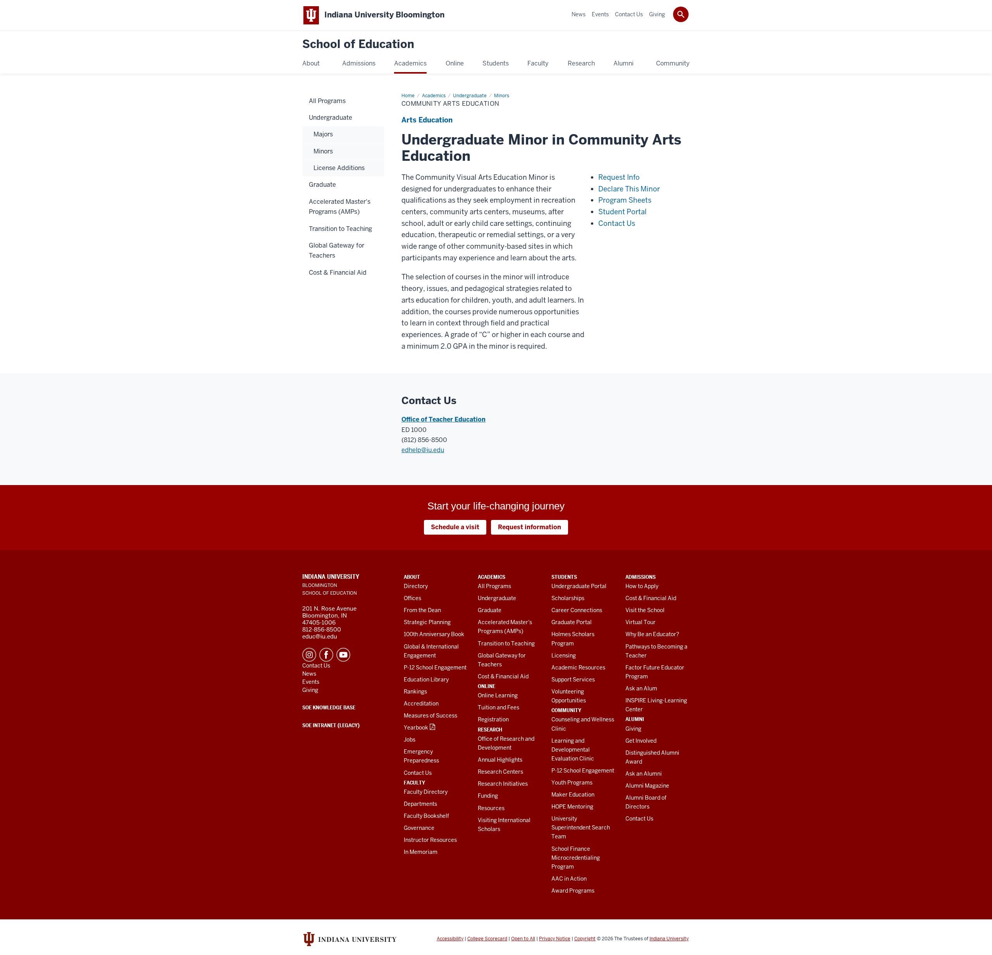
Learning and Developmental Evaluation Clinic (572, 749)
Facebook (326, 655)
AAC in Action (569, 878)
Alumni (634, 719)
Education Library (426, 679)
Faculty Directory (426, 791)
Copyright (585, 939)
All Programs (494, 586)
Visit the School (645, 610)
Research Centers (500, 771)
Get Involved (640, 740)
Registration (493, 719)
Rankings (415, 691)
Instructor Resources (430, 839)
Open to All (523, 939)
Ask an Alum (641, 688)
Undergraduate (497, 598)
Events (310, 681)
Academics (491, 576)
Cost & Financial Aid (503, 676)
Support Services (573, 679)
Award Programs (572, 890)
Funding (488, 795)
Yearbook (416, 727)
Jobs (409, 739)
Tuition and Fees (498, 707)
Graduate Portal (571, 622)
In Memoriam (420, 851)
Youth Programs (571, 782)
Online (486, 686)
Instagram (309, 655)
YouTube (343, 655)
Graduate (489, 610)
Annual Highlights (500, 759)
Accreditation (421, 703)
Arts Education (427, 119)
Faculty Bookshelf (426, 815)
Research (490, 729)
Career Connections (576, 610)
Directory (416, 586)
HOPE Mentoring (572, 806)
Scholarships (567, 598)
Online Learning (498, 695)
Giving (633, 728)
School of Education (358, 44)
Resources (491, 808)
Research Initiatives (503, 783)
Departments (420, 803)
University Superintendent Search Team (580, 827)
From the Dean (422, 610)
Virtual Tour (640, 622)
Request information (529, 527)
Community (566, 710)
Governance (419, 827)
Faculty (414, 782)
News (309, 673)
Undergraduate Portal (578, 586)
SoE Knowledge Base (328, 707)
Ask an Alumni (643, 773)
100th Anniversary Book (434, 634)
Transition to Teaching (506, 643)
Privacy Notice (554, 939)
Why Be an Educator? (652, 634)
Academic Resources (578, 667)
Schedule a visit (455, 527)
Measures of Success (430, 715)
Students (564, 576)
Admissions (640, 576)
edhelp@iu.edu (422, 450)
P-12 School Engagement (435, 667)
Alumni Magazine (647, 785)
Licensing (563, 655)
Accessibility (450, 939)
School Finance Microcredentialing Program (575, 857)
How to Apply (641, 586)
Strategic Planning (427, 622)
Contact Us (418, 772)
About (412, 576)
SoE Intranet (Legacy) (331, 725)
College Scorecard (487, 939)
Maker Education (572, 794)
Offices (412, 598)
